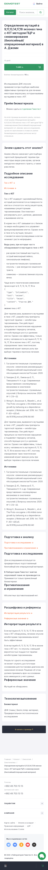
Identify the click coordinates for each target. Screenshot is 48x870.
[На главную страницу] (12, 3)
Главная (7, 759)
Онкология (26, 759)
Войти (39, 4)
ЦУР (29, 826)
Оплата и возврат (26, 823)
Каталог (10, 12)
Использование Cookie (14, 829)
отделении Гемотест (31, 109)
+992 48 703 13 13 (13, 786)
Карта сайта (9, 823)
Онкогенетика (9, 763)
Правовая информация (14, 826)
